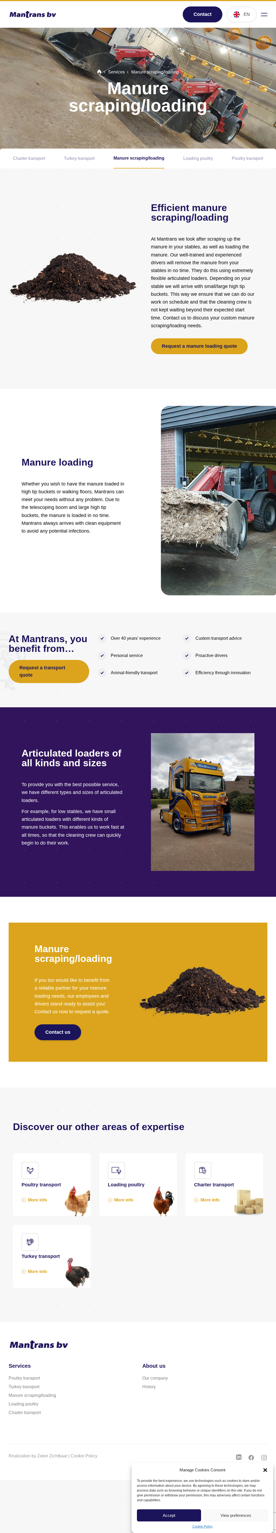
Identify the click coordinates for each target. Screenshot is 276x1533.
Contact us (57, 1032)
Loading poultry (198, 158)
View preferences (235, 1515)
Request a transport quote (42, 671)
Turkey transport (79, 158)
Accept (169, 1515)
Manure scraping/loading (138, 158)
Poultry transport (247, 158)
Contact (203, 14)
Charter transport (29, 158)
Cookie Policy (202, 1526)
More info (37, 1200)
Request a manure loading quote (199, 346)
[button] (265, 1470)
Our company (155, 1378)
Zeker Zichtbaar (52, 1456)
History (149, 1386)
